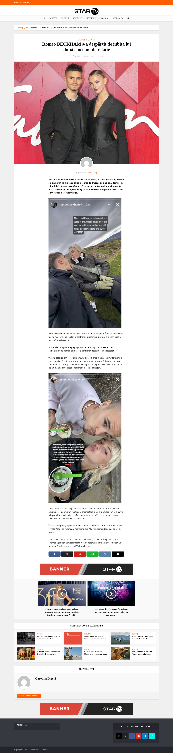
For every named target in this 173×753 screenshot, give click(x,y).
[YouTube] (138, 736)
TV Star (31, 750)
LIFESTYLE (91, 18)
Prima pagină (22, 28)
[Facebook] (132, 736)
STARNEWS (77, 18)
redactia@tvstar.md (21, 2)
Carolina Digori (96, 56)
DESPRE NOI (22, 725)
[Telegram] (145, 736)
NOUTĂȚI (53, 18)
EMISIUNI (65, 18)
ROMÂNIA (103, 18)
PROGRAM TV (117, 18)
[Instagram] (119, 736)
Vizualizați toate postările (29, 696)
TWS (46, 750)
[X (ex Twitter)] (125, 736)
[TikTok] (152, 736)
